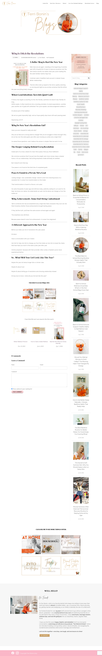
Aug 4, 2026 (81, 369)
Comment (14, 372)
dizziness (76, 128)
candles (86, 115)
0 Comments (51, 57)
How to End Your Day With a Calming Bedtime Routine (81, 227)
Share (16, 57)
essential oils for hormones (81, 141)
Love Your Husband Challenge (75, 3)
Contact (45, 635)
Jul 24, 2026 (81, 473)
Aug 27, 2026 (81, 207)
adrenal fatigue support (81, 88)
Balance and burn (83, 96)
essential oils (84, 133)
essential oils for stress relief (80, 146)
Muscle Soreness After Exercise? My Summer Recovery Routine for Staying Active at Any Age (81, 511)
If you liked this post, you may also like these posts (39, 319)
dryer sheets (78, 131)
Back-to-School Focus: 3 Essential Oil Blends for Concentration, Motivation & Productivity (81, 200)
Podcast (64, 3)
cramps (81, 120)
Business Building (81, 109)
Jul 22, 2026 (81, 519)
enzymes (76, 133)
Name (13, 365)
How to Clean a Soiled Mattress (39, 341)
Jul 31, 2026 (81, 410)
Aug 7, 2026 (81, 334)
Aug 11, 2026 (81, 293)
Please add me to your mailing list (22, 389)
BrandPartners (81, 107)
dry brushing (84, 128)
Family (80, 149)
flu (74, 152)
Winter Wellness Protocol (20, 341)
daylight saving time (81, 123)
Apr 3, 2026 (59, 346)
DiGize (82, 125)
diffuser (76, 125)
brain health (80, 104)
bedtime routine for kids (81, 101)
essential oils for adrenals (80, 136)
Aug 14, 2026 (81, 266)
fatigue (86, 149)
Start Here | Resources (55, 3)
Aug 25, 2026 (81, 233)
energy (85, 131)
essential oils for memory (80, 144)
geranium (81, 154)
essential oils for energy (81, 139)
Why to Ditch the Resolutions (27, 53)
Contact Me (45, 3)
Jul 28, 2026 (81, 438)
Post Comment (17, 391)
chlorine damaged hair (80, 117)
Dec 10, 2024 (21, 346)
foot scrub (85, 152)
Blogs (97, 3)
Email (41, 365)
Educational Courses (89, 3)
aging (80, 91)
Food (78, 152)
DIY (87, 125)
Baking (75, 96)
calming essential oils (81, 112)
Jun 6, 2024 (40, 346)
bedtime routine (83, 99)
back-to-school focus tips (80, 93)
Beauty (75, 99)
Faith (75, 149)
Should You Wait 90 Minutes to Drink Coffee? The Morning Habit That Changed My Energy (81, 361)
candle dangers (77, 115)
